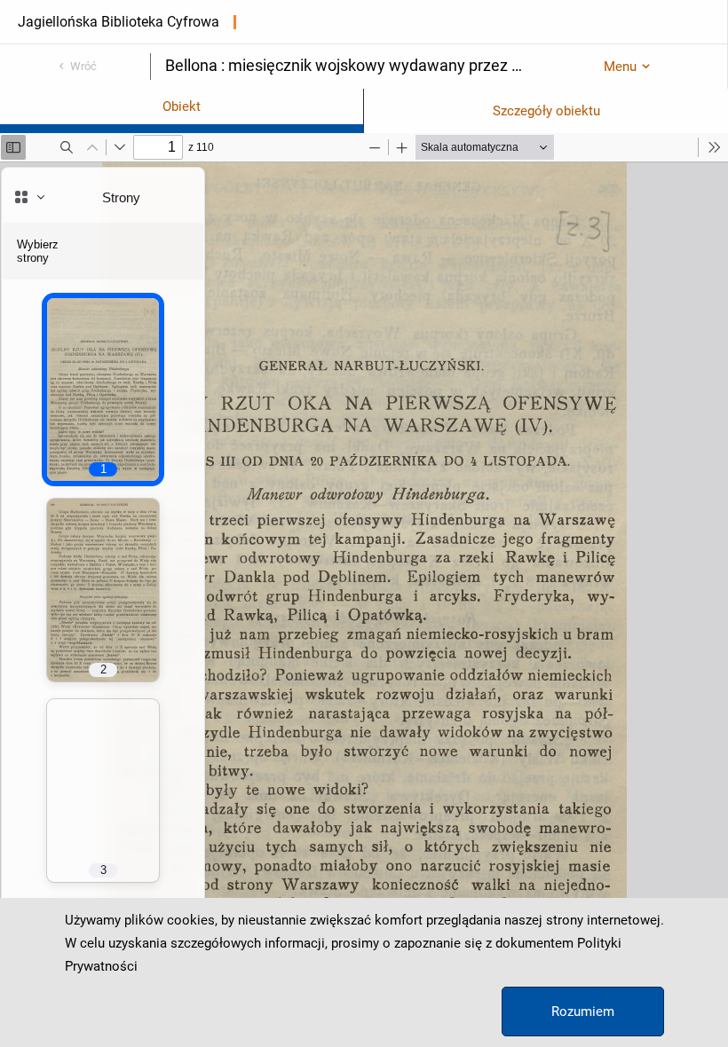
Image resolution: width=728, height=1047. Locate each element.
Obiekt (181, 106)
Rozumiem (582, 1011)
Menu (620, 67)
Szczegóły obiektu (546, 111)
